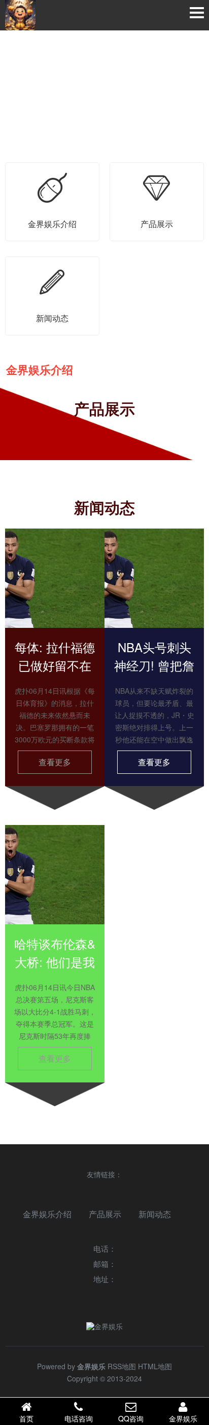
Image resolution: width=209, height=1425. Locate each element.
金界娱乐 (183, 1418)
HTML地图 (155, 1366)
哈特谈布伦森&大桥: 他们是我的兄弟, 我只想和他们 (54, 970)
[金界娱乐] (20, 15)
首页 (26, 1418)
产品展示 (105, 1214)
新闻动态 (154, 1214)
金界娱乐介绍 (47, 1214)
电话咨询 (78, 1418)
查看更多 (55, 762)
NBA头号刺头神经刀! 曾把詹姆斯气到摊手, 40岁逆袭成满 (154, 674)
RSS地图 (122, 1366)
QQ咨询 (131, 1418)
